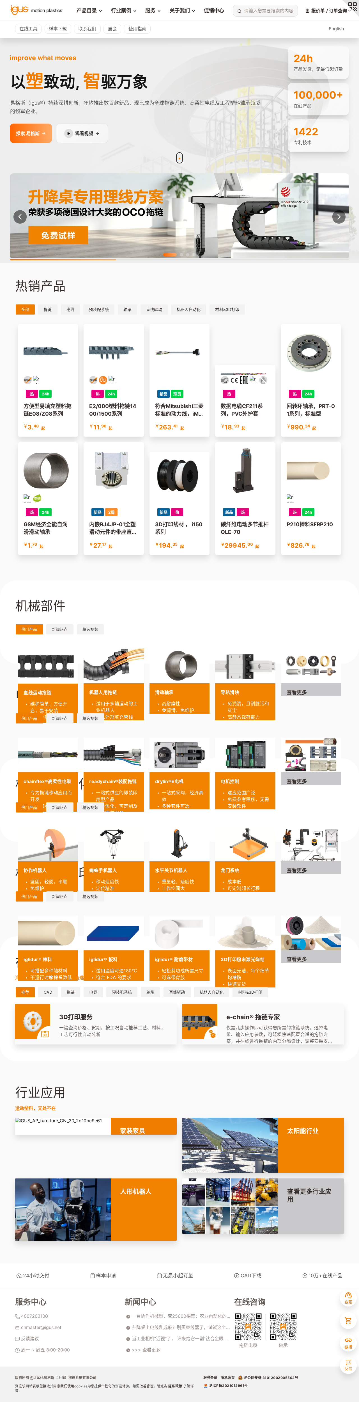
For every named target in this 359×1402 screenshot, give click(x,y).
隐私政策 (175, 1386)
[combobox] (264, 10)
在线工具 (28, 28)
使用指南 (137, 28)
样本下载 (58, 28)
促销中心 (214, 10)
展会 (112, 28)
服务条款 (210, 1378)
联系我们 (87, 28)
